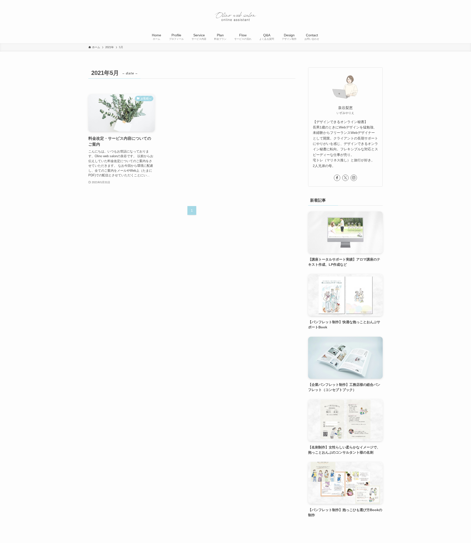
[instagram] (354, 178)
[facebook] (337, 178)
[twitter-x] (345, 178)
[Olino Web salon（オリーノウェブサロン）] (235, 16)
